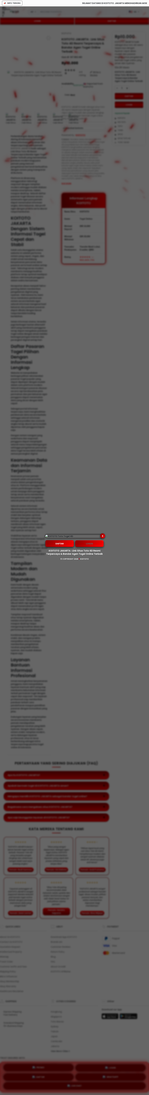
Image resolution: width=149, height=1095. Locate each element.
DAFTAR (59, 543)
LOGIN (89, 543)
